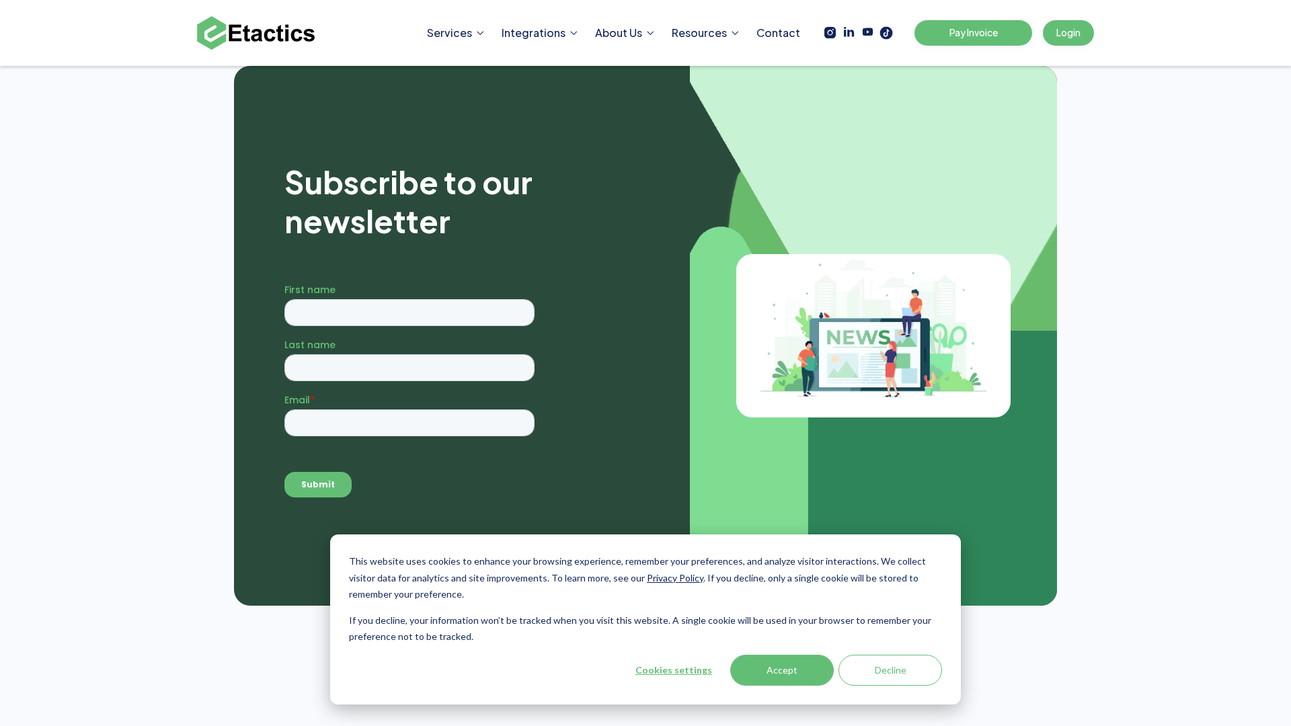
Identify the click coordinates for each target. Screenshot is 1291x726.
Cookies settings (673, 670)
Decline (890, 670)
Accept (782, 670)
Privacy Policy (675, 577)
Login (1068, 32)
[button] (456, 33)
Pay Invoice (973, 32)
